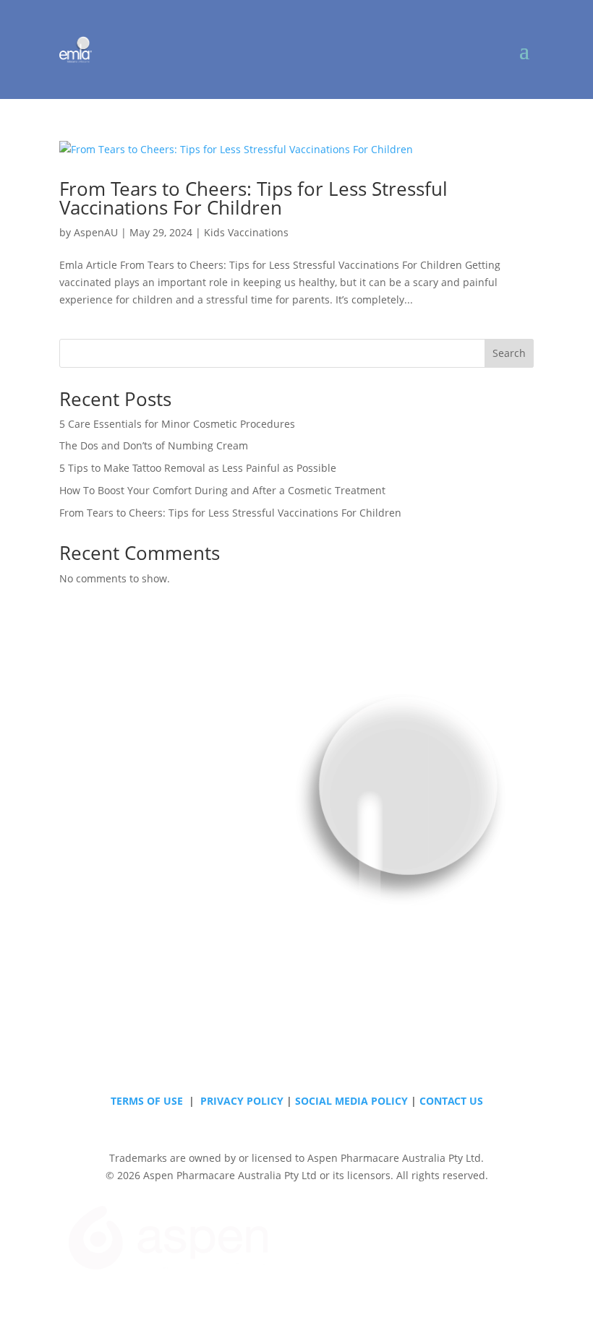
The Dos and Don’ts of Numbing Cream (153, 445)
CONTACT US (451, 1101)
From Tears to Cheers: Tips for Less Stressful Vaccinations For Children (253, 198)
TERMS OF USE (147, 1101)
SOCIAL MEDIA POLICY (351, 1101)
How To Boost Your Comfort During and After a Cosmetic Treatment (222, 490)
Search (509, 353)
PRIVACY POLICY (241, 1101)
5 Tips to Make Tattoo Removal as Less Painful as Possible (197, 468)
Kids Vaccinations (246, 232)
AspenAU (96, 232)
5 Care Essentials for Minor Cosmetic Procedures (177, 424)
